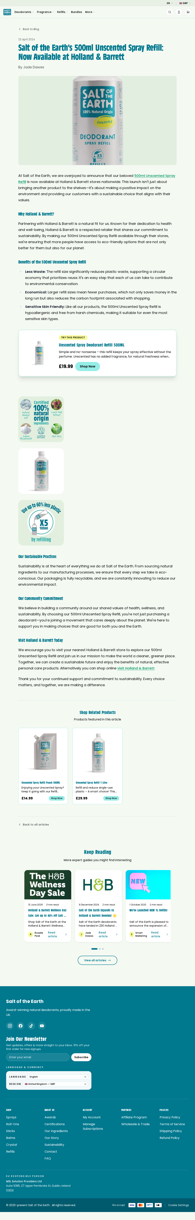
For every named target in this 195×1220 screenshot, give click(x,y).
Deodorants (22, 12)
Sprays (11, 1117)
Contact (51, 1151)
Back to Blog (31, 29)
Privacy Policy (170, 1117)
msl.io (10, 1190)
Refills (61, 12)
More (88, 12)
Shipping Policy (171, 1131)
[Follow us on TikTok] (31, 1026)
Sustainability (54, 1145)
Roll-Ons (12, 1124)
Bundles (76, 12)
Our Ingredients (56, 1131)
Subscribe (81, 1057)
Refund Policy (170, 1138)
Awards (50, 1117)
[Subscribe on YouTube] (42, 1026)
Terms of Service (172, 1124)
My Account (92, 1117)
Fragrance (44, 12)
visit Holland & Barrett (136, 668)
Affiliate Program (134, 1117)
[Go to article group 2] (100, 949)
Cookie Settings (178, 1205)
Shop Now (87, 366)
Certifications (55, 1124)
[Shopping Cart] (188, 12)
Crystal (11, 1145)
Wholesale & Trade (135, 1124)
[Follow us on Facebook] (20, 1026)
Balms (10, 1138)
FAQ (48, 1158)
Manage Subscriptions (93, 1126)
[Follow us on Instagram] (10, 1026)
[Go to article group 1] (94, 949)
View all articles (95, 960)
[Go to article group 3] (103, 949)
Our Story (52, 1138)
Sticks (10, 1131)
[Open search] (169, 12)
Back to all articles (36, 824)
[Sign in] (178, 12)
